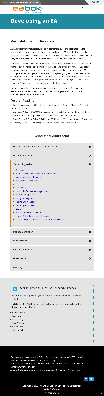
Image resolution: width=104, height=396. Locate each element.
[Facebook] (86, 379)
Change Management (25, 198)
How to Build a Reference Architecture (32, 216)
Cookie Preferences (52, 389)
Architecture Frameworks (27, 180)
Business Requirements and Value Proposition (36, 173)
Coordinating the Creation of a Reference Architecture (39, 219)
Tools (18, 184)
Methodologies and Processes (29, 177)
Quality (19, 209)
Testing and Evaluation (25, 202)
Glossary (17, 267)
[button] (91, 10)
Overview (20, 170)
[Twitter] (91, 379)
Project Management (25, 194)
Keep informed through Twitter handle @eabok (48, 288)
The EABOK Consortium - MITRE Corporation (60, 385)
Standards (20, 187)
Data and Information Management (31, 191)
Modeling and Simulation (26, 205)
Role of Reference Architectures (29, 212)
